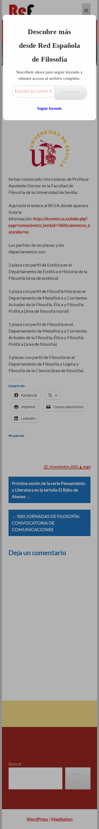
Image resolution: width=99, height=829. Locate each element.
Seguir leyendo (49, 108)
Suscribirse (71, 92)
